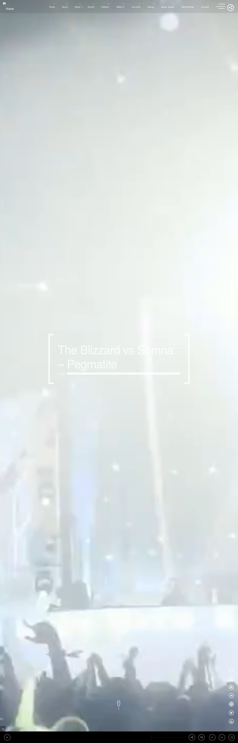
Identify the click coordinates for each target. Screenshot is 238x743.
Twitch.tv (120, 6)
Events (91, 6)
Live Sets (135, 6)
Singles (61, 381)
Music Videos (167, 6)
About (65, 6)
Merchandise (187, 6)
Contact (205, 6)
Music (78, 6)
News (52, 6)
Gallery (150, 6)
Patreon (105, 6)
